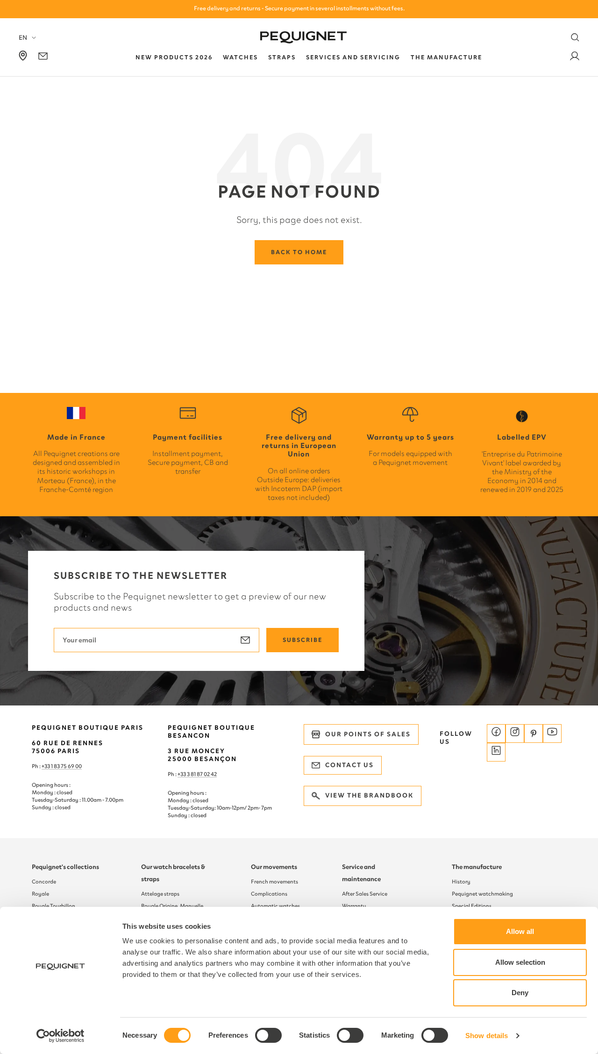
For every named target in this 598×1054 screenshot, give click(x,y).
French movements (274, 881)
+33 (182, 774)
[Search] (575, 37)
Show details (486, 1036)
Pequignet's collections (65, 867)
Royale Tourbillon (53, 906)
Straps (282, 57)
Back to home (299, 252)
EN (23, 38)
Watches (240, 57)
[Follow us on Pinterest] (533, 733)
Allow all (520, 931)
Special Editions (471, 906)
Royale (40, 893)
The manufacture (477, 867)
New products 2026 (174, 57)
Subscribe (302, 639)
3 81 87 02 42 (202, 774)
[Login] (574, 57)
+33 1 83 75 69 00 (62, 766)
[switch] (268, 1035)
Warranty (354, 906)
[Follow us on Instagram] (515, 733)
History (461, 881)
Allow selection (520, 962)
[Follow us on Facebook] (496, 733)
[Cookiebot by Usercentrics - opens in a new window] (60, 1036)
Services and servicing (353, 57)
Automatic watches (275, 906)
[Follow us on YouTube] (552, 733)
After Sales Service (364, 893)
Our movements (274, 867)
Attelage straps (160, 893)
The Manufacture (446, 57)
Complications (269, 893)
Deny (520, 993)
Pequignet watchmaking (482, 893)
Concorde (44, 881)
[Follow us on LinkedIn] (496, 752)
